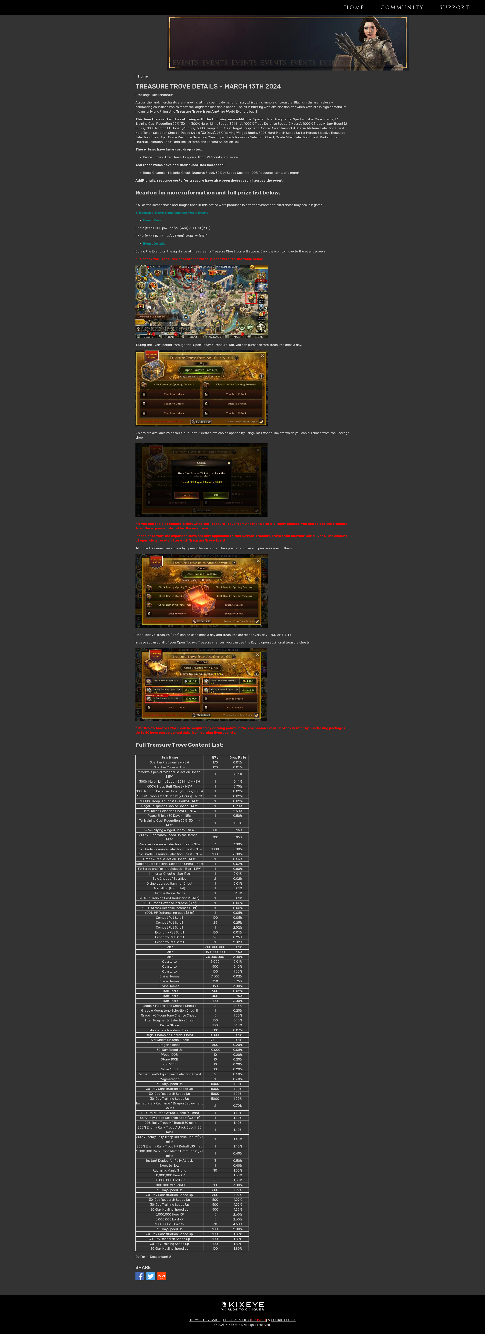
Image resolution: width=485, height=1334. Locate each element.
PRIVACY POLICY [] (245, 1320)
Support (455, 7)
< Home (141, 76)
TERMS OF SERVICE (205, 1320)
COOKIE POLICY (283, 1320)
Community (402, 7)
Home (354, 7)
